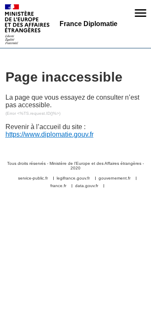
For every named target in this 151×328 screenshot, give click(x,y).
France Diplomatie (88, 23)
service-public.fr (33, 178)
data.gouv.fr (86, 186)
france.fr (58, 186)
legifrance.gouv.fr (73, 178)
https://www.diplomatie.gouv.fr (49, 134)
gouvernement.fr (114, 178)
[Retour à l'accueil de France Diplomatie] (27, 24)
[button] (140, 13)
